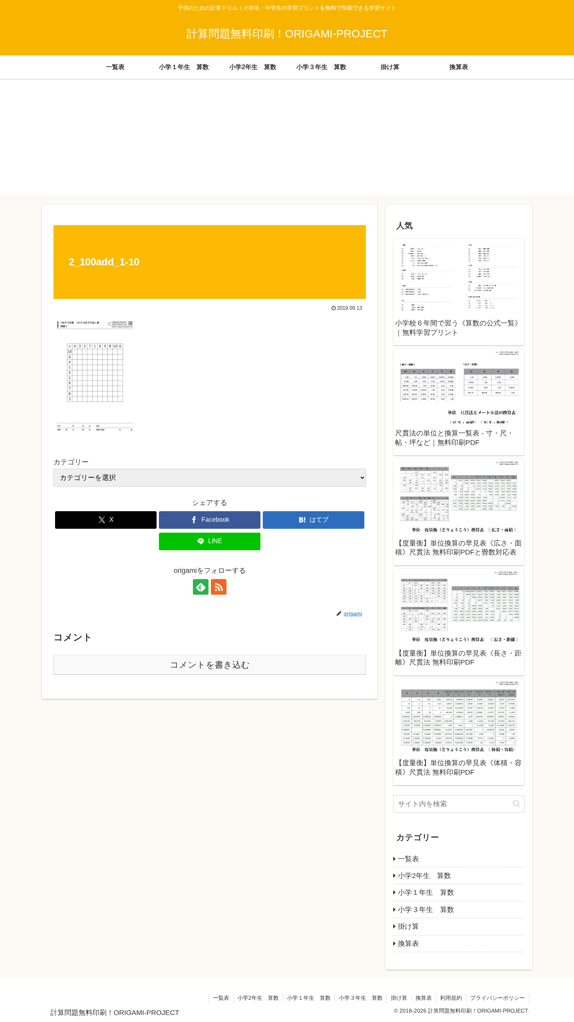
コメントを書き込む (210, 665)
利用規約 (451, 998)
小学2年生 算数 (258, 998)
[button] (516, 803)
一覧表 (221, 998)
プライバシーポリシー (497, 998)
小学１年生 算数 (309, 998)
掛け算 (399, 998)
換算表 (423, 998)
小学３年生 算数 (361, 998)
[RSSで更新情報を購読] (218, 587)
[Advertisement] (287, 140)
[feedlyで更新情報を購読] (201, 587)
